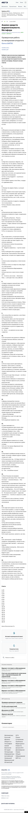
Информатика (16, 12)
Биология (4, 16)
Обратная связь (5, 795)
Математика (5, 6)
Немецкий (8, 758)
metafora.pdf (5, 49)
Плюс (17, 2)
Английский (8, 756)
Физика (20, 6)
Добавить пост (5, 798)
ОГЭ (17, 735)
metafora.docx (5, 47)
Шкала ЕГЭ (19, 748)
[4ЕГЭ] (4, 2)
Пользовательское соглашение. (8, 778)
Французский (9, 760)
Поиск (21, 2)
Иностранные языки (12, 15)
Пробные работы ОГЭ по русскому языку (11, 32)
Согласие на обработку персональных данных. (11, 777)
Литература (19, 14)
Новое (18, 752)
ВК (9, 770)
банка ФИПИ (7, 43)
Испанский (8, 762)
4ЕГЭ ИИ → (9, 33)
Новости (19, 746)
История (4, 15)
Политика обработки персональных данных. (10, 776)
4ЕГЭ (8, 781)
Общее (18, 754)
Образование (20, 756)
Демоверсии (20, 750)
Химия (22, 12)
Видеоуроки (20, 743)
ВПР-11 (18, 758)
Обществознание (11, 14)
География (20, 15)
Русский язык (12, 6)
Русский (4, 14)
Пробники (19, 741)
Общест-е (7, 741)
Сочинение (19, 739)
